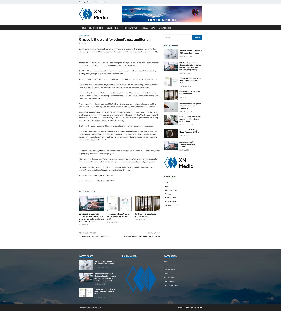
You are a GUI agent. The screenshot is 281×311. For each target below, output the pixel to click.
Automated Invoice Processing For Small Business (187, 144)
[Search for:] (183, 37)
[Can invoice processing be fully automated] (147, 204)
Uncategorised (165, 28)
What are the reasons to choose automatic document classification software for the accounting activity (91, 217)
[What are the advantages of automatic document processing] (171, 104)
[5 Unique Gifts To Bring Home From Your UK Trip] (171, 130)
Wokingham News (129, 28)
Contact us (102, 2)
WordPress (189, 308)
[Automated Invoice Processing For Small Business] (171, 142)
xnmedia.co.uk (96, 308)
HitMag (199, 308)
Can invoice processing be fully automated (145, 215)
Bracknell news (96, 28)
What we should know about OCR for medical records (190, 51)
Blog (167, 186)
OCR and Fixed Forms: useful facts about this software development (190, 118)
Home (95, 2)
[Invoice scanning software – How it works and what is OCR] (119, 204)
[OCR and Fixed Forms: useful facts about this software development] (171, 117)
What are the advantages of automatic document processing (190, 105)
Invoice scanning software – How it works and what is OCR (118, 216)
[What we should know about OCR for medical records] (171, 51)
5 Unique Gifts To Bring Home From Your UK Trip (189, 131)
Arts (153, 28)
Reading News (112, 28)
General (144, 28)
